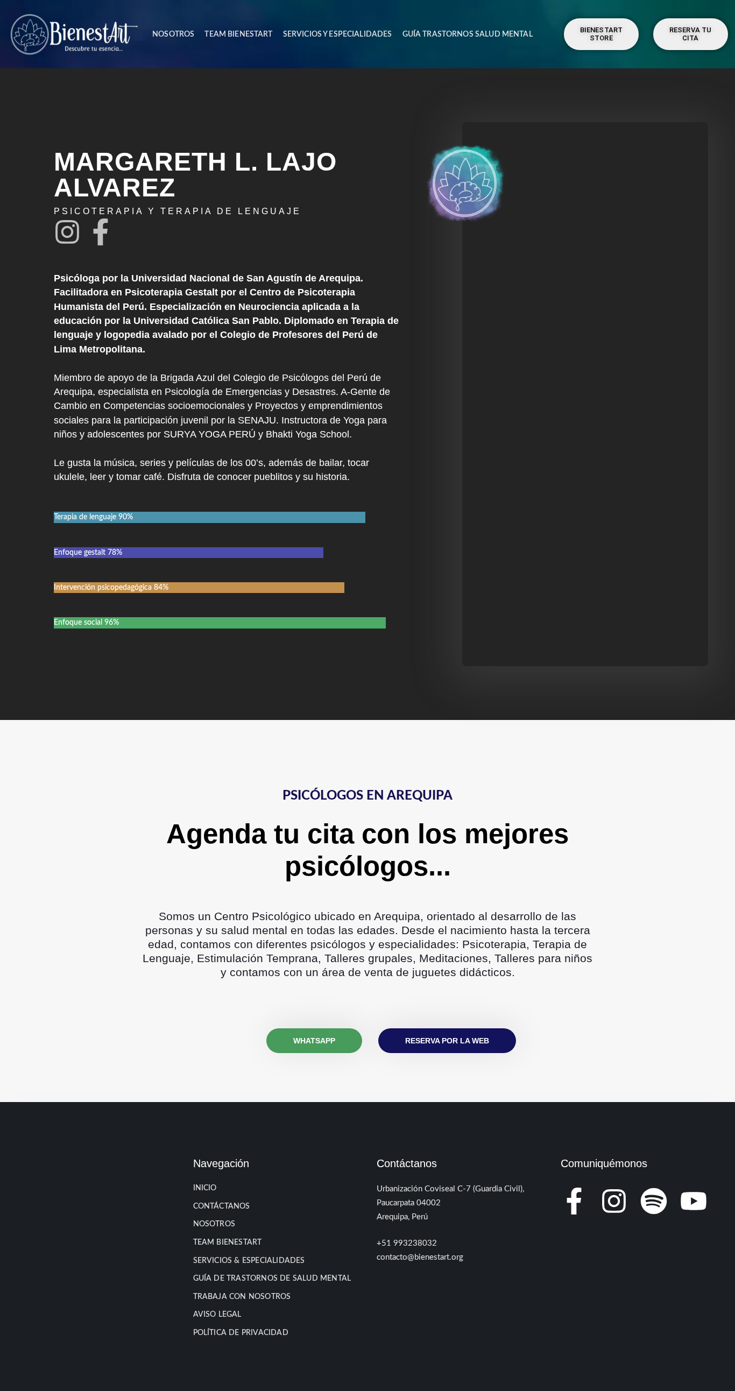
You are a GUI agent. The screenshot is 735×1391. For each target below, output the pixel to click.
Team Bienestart (238, 34)
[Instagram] (67, 231)
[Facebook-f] (100, 231)
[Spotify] (653, 1201)
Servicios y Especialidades (337, 34)
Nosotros (173, 34)
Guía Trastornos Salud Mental (467, 34)
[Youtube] (693, 1201)
